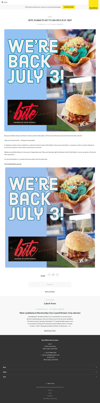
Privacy (50, 390)
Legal (50, 393)
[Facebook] (49, 274)
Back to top (51, 383)
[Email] (57, 274)
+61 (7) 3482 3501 (50, 352)
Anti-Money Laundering (50, 398)
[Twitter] (53, 274)
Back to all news (50, 291)
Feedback (50, 396)
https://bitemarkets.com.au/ (12, 164)
